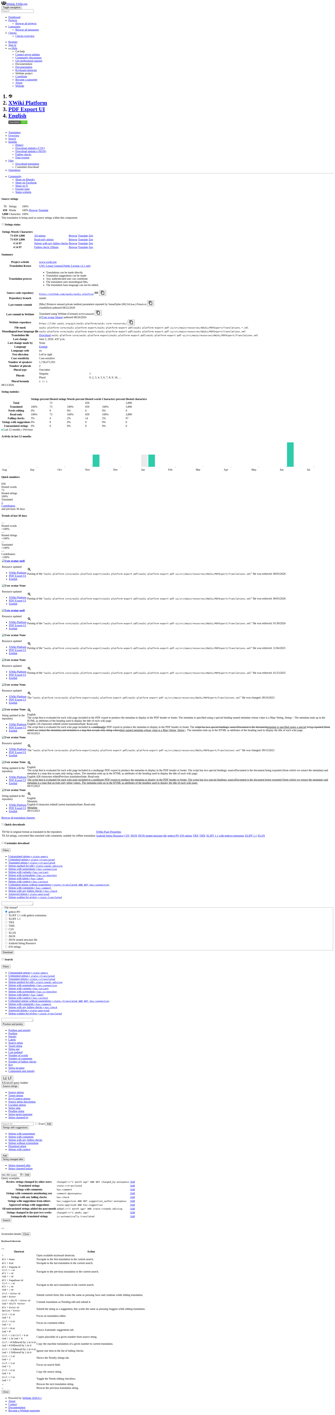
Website (19, 85)
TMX (202, 835)
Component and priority (21, 1071)
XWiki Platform (27, 103)
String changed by (18, 1117)
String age (14, 1049)
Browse (33, 210)
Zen (91, 235)
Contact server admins (27, 54)
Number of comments (20, 1058)
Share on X (21, 185)
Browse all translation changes (18, 817)
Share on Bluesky (25, 179)
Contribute (21, 76)
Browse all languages (27, 29)
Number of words (18, 1055)
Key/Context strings (19, 1098)
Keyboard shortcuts (26, 70)
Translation (14, 132)
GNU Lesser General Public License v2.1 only (65, 265)
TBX (196, 835)
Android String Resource (110, 835)
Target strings (15, 1095)
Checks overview (25, 36)
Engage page (22, 188)
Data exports (22, 157)
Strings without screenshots (23, 1143)
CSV (127, 835)
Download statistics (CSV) (30, 148)
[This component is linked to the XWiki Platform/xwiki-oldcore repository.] (96, 293)
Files (11, 160)
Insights (12, 141)
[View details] (29, 570)
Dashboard (14, 17)
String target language (20, 1114)
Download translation (27, 163)
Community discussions (28, 57)
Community (14, 176)
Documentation (23, 67)
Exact (42, 1123)
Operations (14, 170)
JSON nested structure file (152, 835)
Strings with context (19, 1149)
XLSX (261, 835)
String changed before (20, 1168)
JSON (134, 835)
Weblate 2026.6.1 (32, 1398)
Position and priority (19, 1030)
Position (12, 1033)
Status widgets (23, 192)
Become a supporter (26, 79)
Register (12, 41)
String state (14, 1108)
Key (10, 1064)
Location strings (17, 1104)
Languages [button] (14, 26)
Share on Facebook (26, 182)
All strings (40, 235)
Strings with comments (21, 1136)
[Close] (2, 1228)
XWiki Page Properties (108, 831)
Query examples (10, 1178)
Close (26, 1234)
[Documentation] (2, 224)
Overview (13, 135)
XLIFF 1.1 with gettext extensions (225, 835)
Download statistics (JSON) (30, 151)
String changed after (19, 1165)
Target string (15, 1045)
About (18, 82)
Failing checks (23, 154)
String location (16, 1067)
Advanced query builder (14, 1082)
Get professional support (28, 60)
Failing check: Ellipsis (46, 247)
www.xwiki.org (48, 262)
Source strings (16, 1092)
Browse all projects (25, 23)
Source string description (22, 1101)
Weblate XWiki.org (16, 3)
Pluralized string (17, 1146)
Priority (12, 1036)
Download (45, 335)
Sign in (12, 45)
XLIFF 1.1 (251, 835)
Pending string (16, 1111)
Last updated (15, 1052)
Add (49, 1124)
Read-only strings (44, 239)
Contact (12, 1404)
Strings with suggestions (21, 1133)
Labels (12, 1039)
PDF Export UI (26, 109)
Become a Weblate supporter (24, 1410)
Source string (15, 1042)
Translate (43, 210)
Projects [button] (12, 20)
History (19, 145)
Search (12, 138)
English (17, 115)
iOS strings (186, 835)
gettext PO (173, 835)
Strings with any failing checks (51, 243)
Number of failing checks (22, 1061)
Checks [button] (12, 32)
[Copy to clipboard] (102, 293)
